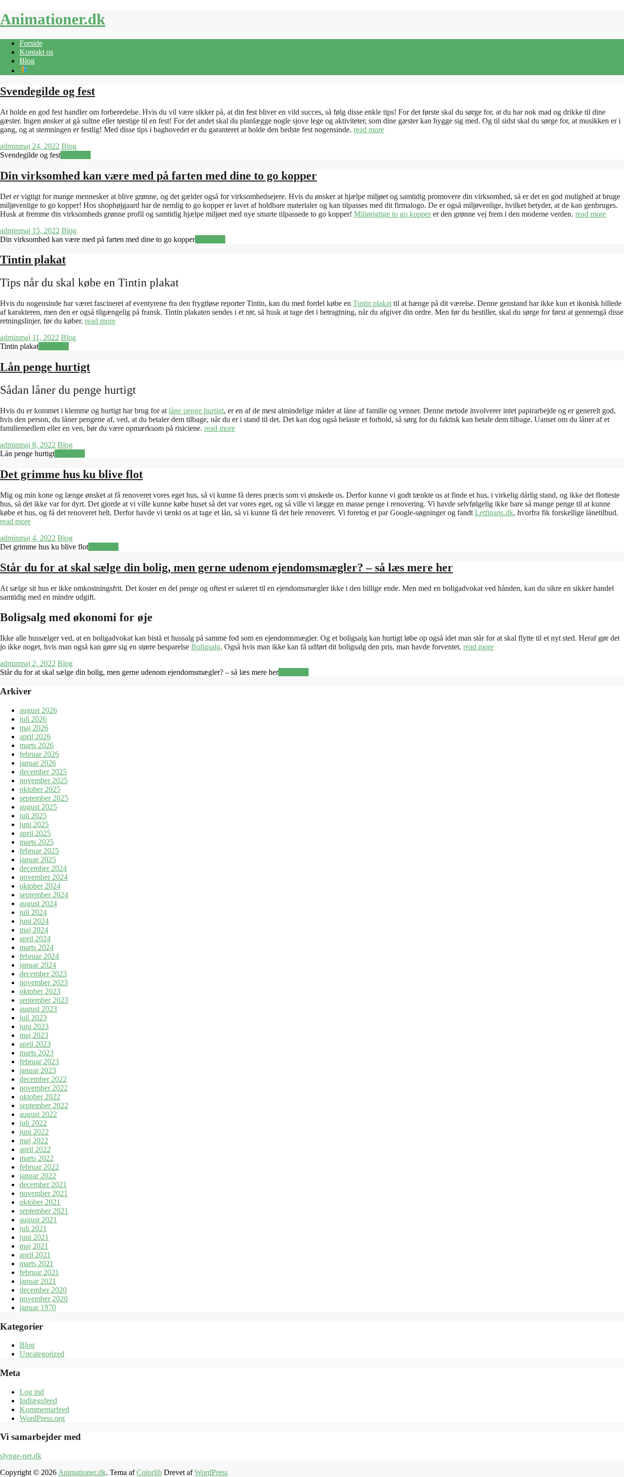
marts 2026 (37, 745)
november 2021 (44, 1193)
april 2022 (35, 1149)
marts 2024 (37, 947)
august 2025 (38, 807)
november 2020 (44, 1299)
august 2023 (38, 1009)
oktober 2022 (40, 1097)
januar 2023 (38, 1070)
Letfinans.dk (494, 512)
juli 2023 (33, 1017)
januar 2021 (38, 1281)
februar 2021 (39, 1272)
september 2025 (44, 798)
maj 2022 (34, 1140)
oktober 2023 (40, 991)
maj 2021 (34, 1246)
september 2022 (44, 1105)
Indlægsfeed (38, 1400)
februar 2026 (39, 754)
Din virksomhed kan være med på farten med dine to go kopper (158, 175)
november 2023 (44, 982)
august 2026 (38, 710)
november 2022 (44, 1088)
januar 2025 (38, 859)
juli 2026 (33, 719)
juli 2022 (33, 1123)
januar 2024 (38, 965)
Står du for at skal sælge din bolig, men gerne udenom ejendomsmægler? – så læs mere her (226, 567)
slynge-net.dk (20, 1456)
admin (9, 146)
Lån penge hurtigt (45, 367)
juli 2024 (33, 912)
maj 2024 (34, 930)
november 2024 (44, 877)
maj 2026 (34, 728)
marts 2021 (37, 1263)
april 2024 (35, 938)
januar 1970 (38, 1307)
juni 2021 (34, 1237)
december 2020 (43, 1290)
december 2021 (43, 1184)
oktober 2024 (40, 886)
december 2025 (43, 772)
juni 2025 (34, 824)
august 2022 (38, 1114)
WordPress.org (42, 1418)
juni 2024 (34, 921)
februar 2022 (39, 1167)
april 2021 (35, 1255)
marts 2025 (37, 842)
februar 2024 (39, 956)
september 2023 (44, 1000)
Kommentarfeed (44, 1409)
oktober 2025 (40, 789)
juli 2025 (33, 815)
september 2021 (44, 1211)
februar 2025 (39, 851)
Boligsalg (205, 647)
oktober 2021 (40, 1202)
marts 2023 (37, 1053)
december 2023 (43, 974)
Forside (31, 43)
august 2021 (38, 1219)
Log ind (32, 1392)
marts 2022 (37, 1158)
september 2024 (44, 894)
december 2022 (43, 1079)
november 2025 (44, 780)
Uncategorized (42, 1354)
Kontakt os (36, 52)
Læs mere (75, 155)
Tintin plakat (33, 259)
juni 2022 (34, 1132)
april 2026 (35, 736)
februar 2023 (39, 1061)
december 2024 (43, 868)
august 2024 (38, 903)
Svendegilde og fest (47, 91)
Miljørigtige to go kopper (392, 214)
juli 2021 (33, 1228)
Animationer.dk (52, 19)
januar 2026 (38, 763)
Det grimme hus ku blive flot (71, 474)
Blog (27, 61)
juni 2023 (34, 1026)
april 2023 (35, 1044)
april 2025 (35, 833)
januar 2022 (38, 1176)
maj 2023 (34, 1035)
